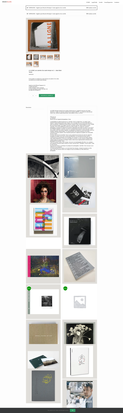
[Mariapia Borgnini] (79, 266)
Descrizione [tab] (28, 107)
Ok (72, 410)
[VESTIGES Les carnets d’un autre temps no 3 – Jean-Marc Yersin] (43, 170)
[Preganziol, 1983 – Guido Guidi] (79, 361)
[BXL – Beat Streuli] (79, 170)
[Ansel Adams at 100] (43, 337)
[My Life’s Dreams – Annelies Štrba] (43, 266)
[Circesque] (43, 195)
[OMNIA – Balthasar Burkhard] (79, 231)
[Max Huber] (43, 220)
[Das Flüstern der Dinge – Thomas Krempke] (43, 385)
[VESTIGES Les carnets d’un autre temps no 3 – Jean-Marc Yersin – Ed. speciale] (79, 195)
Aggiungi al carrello (47, 95)
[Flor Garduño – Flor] (79, 337)
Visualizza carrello (92, 7)
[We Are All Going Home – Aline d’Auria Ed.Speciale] (43, 361)
